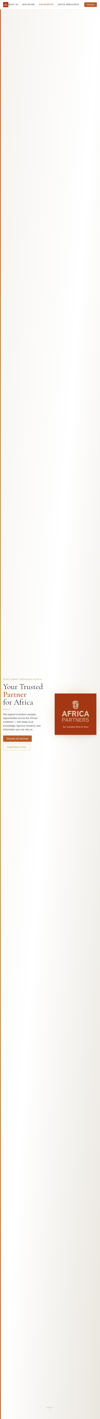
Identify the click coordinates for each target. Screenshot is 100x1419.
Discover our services (17, 738)
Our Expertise (46, 4)
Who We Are (28, 4)
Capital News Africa (68, 4)
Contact (90, 4)
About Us (13, 4)
